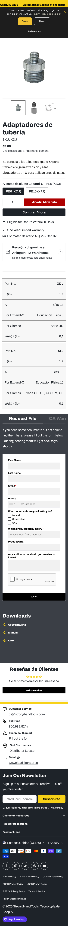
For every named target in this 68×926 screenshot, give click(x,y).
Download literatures (23, 762)
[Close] (65, 12)
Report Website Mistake (14, 899)
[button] (18, 107)
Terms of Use (40, 808)
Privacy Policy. (56, 808)
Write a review (34, 690)
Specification (18, 519)
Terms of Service (36, 891)
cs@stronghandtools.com (27, 714)
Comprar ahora (34, 212)
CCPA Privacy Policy (53, 876)
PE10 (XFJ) (37, 191)
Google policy (54, 14)
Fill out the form (19, 738)
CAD (14, 523)
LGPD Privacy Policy (37, 884)
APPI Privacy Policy (29, 876)
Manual (16, 515)
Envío (6, 150)
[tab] (23, 419)
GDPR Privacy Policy (13, 884)
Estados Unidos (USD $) (24, 843)
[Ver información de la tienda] (60, 251)
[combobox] (12, 504)
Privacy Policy (9, 876)
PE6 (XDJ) (13, 191)
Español (53, 843)
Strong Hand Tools (26, 906)
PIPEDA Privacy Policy (14, 891)
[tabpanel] (34, 514)
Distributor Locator (22, 750)
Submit (34, 596)
